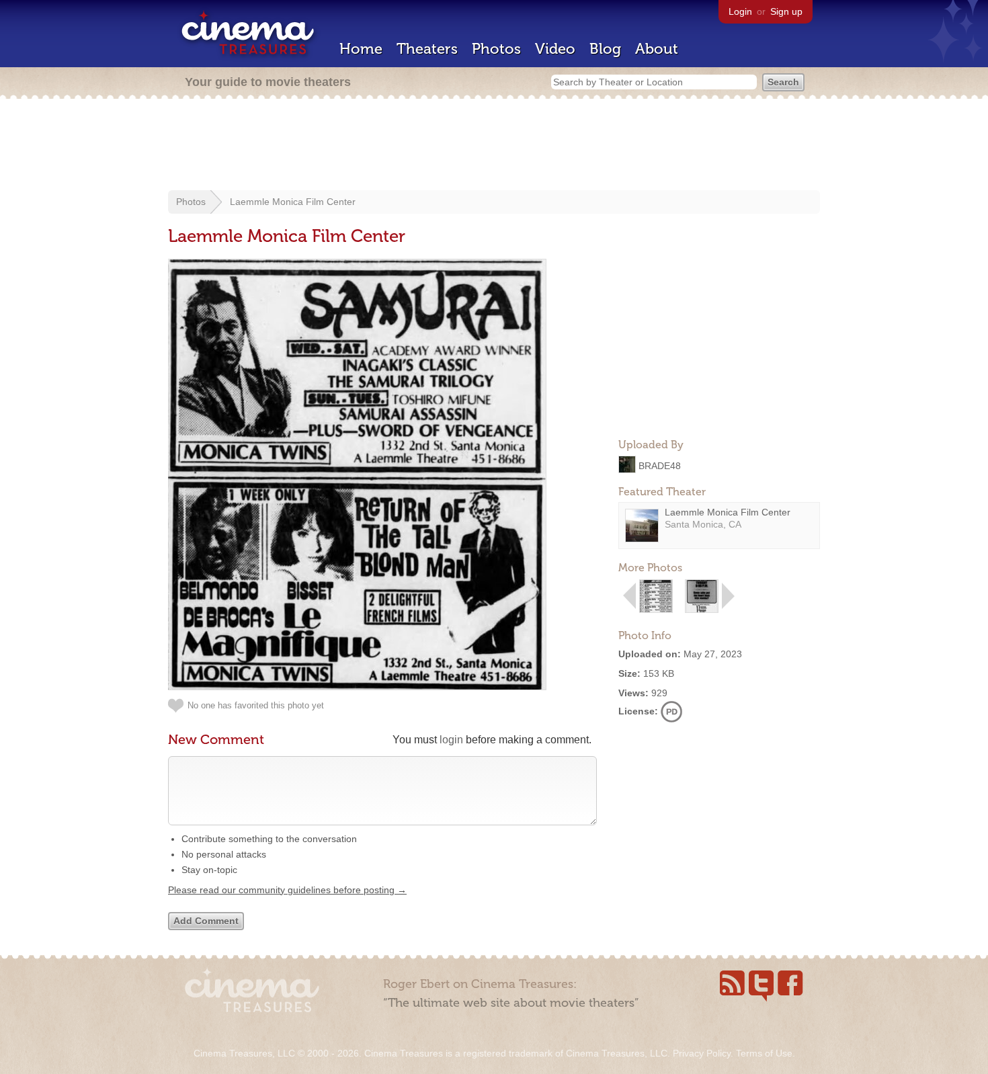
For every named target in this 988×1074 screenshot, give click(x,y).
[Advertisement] (494, 146)
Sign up (786, 11)
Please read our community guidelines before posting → (287, 889)
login (451, 739)
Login (740, 11)
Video (555, 49)
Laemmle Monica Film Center (293, 201)
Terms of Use (764, 1053)
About (656, 49)
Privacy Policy (702, 1053)
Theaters (427, 49)
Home (360, 49)
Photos (496, 49)
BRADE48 (660, 465)
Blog (605, 49)
